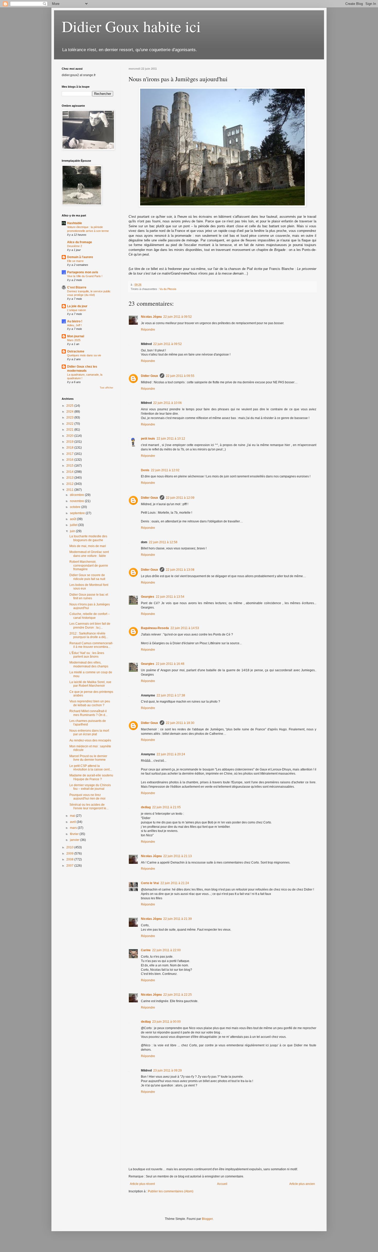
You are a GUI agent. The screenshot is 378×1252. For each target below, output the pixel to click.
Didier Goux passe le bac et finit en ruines (88, 596)
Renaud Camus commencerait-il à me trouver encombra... (91, 645)
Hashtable (74, 223)
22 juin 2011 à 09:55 (180, 376)
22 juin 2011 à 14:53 (184, 628)
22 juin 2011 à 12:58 (163, 542)
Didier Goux (149, 376)
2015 (70, 465)
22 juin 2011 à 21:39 (177, 919)
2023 (70, 417)
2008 (70, 859)
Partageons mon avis (82, 272)
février (74, 834)
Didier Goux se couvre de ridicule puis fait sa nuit (87, 576)
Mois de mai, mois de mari (87, 546)
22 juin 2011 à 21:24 (174, 883)
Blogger (207, 1219)
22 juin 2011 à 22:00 (166, 950)
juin (73, 531)
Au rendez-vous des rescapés (90, 740)
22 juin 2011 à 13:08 (180, 569)
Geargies (147, 596)
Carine (146, 950)
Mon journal (75, 336)
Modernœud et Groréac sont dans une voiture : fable (89, 553)
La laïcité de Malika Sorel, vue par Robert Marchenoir (90, 683)
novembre (77, 501)
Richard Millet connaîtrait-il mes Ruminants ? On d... (88, 712)
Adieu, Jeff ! (74, 325)
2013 (70, 477)
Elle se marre (75, 260)
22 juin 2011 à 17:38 (171, 695)
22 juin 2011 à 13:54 (170, 596)
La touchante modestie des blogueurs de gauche (88, 538)
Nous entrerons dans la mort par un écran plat (89, 732)
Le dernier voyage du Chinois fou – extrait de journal (90, 787)
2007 (70, 865)
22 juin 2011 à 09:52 (177, 317)
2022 (70, 423)
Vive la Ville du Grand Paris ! (84, 276)
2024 (70, 411)
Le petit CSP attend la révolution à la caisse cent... (90, 767)
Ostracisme (75, 351)
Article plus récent (142, 1184)
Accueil (222, 1184)
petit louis (148, 438)
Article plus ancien (302, 1184)
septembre (78, 513)
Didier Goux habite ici (131, 26)
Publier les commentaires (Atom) (170, 1191)
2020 (70, 436)
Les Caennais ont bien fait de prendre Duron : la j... (89, 625)
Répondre (148, 329)
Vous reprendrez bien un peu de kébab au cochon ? (89, 703)
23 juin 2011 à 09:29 (167, 1070)
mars (74, 828)
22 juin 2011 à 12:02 (165, 470)
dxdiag (146, 807)
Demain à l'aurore (80, 257)
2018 (70, 447)
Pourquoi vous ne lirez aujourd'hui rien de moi (87, 796)
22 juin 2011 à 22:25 (177, 994)
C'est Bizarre (76, 287)
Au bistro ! (74, 321)
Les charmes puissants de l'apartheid (87, 722)
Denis (145, 470)
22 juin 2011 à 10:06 (167, 403)
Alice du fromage (79, 242)
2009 (70, 853)
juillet (74, 525)
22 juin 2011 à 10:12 (171, 438)
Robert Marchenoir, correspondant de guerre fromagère (88, 565)
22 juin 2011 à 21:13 (177, 856)
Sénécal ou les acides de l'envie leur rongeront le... (89, 806)
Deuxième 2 (74, 246)
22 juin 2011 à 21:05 (166, 807)
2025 (70, 405)
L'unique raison (76, 310)
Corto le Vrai (150, 883)
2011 (70, 490)
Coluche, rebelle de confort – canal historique (89, 615)
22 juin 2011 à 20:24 (171, 754)
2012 (70, 484)
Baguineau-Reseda (155, 628)
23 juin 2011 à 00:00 (166, 1021)
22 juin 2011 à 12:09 (180, 498)
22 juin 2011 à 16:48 (170, 664)
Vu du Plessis (167, 289)
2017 (70, 454)
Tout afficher (106, 387)
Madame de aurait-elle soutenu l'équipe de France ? (91, 777)
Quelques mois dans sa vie (84, 355)
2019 (70, 441)
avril (73, 822)
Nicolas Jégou (151, 317)
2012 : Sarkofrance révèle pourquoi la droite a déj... (88, 635)
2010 (70, 847)
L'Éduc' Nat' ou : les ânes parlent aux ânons (86, 654)
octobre (75, 507)
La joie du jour (77, 306)
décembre (77, 495)
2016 (70, 459)
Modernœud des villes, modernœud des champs (88, 664)
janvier (75, 840)
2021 (70, 429)
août (73, 519)
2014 (70, 472)
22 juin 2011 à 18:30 (180, 723)
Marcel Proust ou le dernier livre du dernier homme (88, 757)
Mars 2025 (73, 340)
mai (73, 816)
